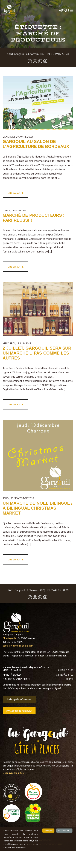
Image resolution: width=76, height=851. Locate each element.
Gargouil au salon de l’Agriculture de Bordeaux (36, 144)
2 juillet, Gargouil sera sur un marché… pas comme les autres (37, 353)
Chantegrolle (9, 638)
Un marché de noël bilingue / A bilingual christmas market (37, 508)
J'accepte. (48, 830)
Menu (64, 11)
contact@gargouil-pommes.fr (18, 645)
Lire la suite (15, 192)
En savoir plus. (64, 830)
